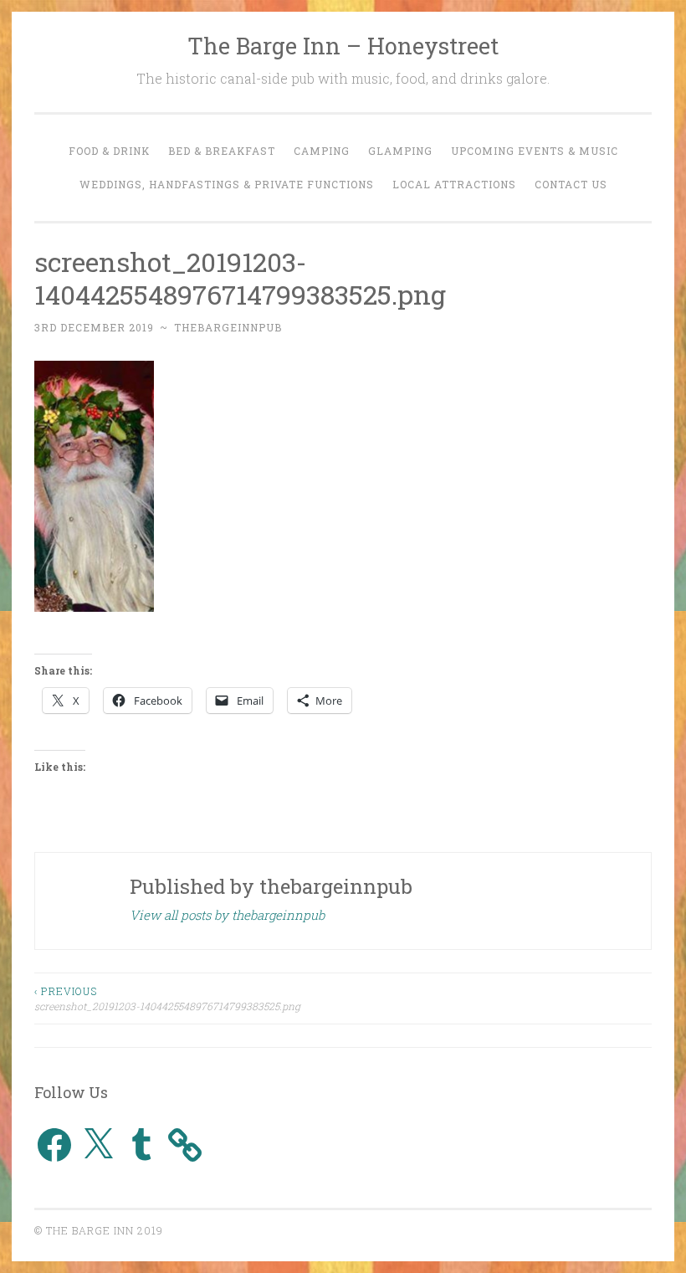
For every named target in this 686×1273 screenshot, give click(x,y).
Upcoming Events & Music (534, 150)
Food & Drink (109, 150)
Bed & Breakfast (221, 150)
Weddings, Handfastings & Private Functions (226, 184)
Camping (322, 150)
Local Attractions (454, 184)
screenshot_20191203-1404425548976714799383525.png (167, 998)
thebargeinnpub (228, 327)
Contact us (571, 184)
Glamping (400, 150)
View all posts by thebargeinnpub (227, 914)
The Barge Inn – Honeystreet (343, 45)
